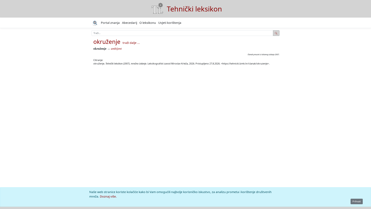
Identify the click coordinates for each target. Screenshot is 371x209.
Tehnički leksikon (194, 8)
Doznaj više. (108, 196)
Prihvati (356, 201)
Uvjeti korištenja (169, 23)
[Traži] (276, 33)
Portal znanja (110, 23)
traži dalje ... (131, 43)
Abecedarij (129, 23)
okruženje (106, 42)
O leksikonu (147, 23)
